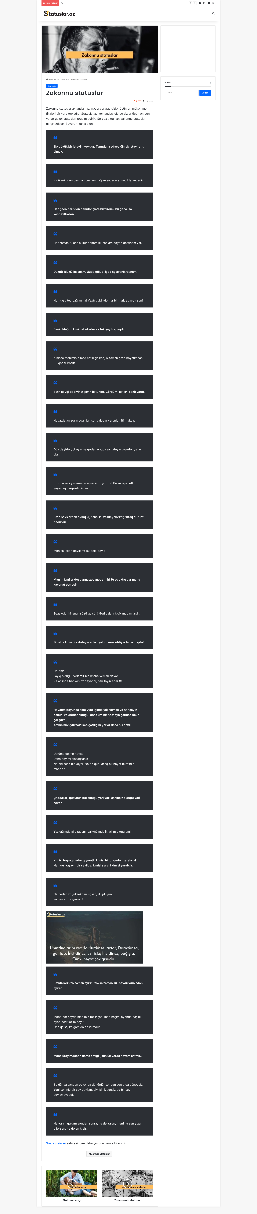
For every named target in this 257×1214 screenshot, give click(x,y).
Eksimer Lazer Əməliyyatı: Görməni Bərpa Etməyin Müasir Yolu (89, 3)
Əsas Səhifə (53, 79)
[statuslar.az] (58, 13)
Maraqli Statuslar (100, 1153)
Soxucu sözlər (56, 1143)
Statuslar (65, 79)
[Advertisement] (188, 48)
